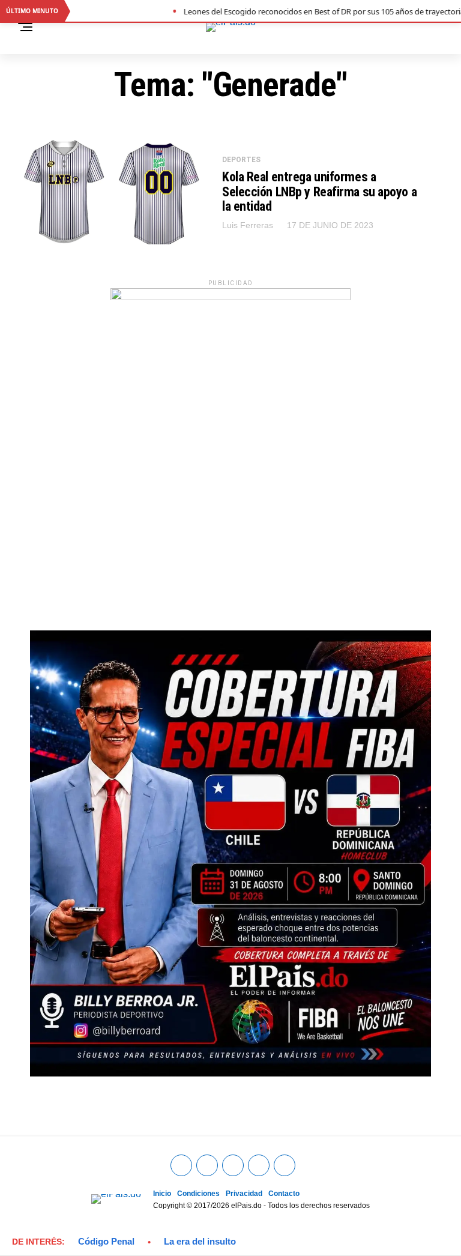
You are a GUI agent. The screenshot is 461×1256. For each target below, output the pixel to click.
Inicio (162, 1193)
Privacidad (244, 1193)
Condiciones (198, 1193)
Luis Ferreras (247, 225)
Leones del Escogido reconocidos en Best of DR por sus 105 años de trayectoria (304, 11)
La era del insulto (200, 1241)
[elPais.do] (230, 297)
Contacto (284, 1193)
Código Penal (106, 1241)
